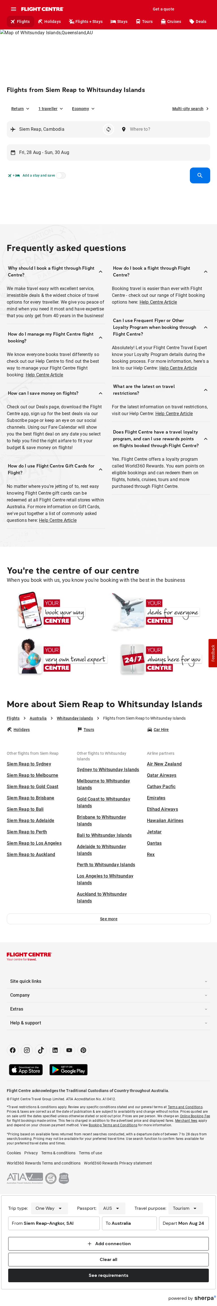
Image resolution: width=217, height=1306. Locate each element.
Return (17, 108)
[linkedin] (55, 1050)
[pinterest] (83, 1050)
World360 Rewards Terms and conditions (44, 1163)
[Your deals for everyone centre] (159, 612)
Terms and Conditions (185, 1107)
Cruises (174, 21)
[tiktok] (41, 1050)
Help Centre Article (44, 375)
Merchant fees (186, 1121)
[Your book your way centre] (57, 612)
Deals (201, 21)
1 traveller (47, 108)
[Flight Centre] (42, 9)
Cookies (14, 1153)
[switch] (60, 177)
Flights (23, 21)
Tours (147, 21)
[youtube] (69, 1050)
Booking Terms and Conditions (113, 1125)
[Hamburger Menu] (13, 9)
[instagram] (27, 1050)
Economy (80, 108)
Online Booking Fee (195, 1116)
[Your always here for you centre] (159, 659)
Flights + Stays (89, 21)
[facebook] (13, 1050)
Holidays (52, 21)
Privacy (31, 1153)
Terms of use (90, 1153)
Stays (122, 21)
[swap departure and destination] (108, 129)
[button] (109, 918)
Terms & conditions (58, 1153)
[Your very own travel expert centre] (57, 659)
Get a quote (163, 9)
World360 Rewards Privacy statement (118, 1163)
